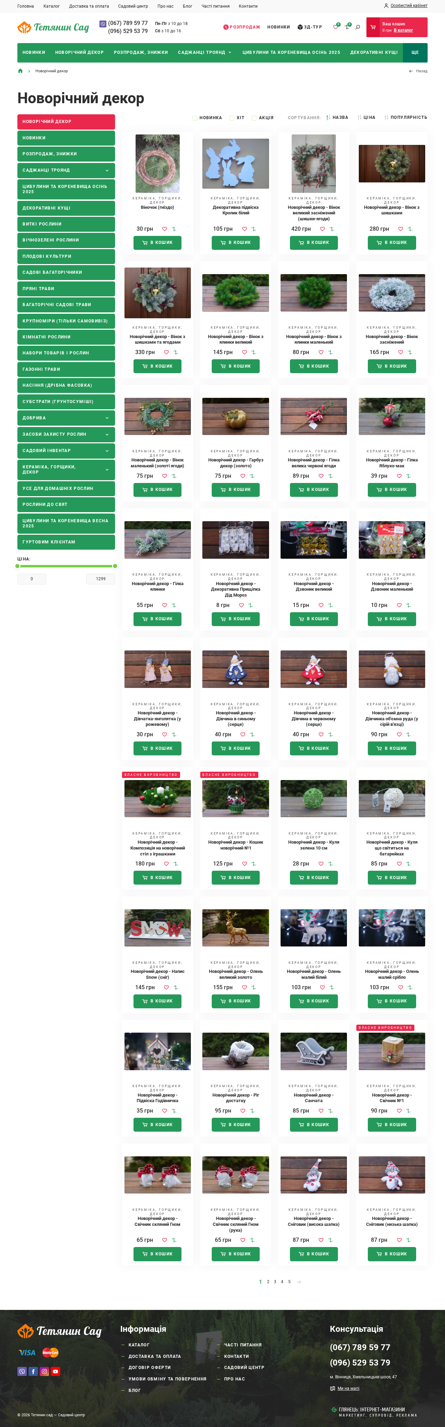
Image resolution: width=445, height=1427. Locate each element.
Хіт (241, 117)
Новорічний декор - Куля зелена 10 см (313, 845)
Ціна (369, 117)
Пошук (358, 27)
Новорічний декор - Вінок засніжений (392, 339)
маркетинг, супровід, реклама (378, 1415)
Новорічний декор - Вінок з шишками (392, 210)
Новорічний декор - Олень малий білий (314, 974)
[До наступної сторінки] (299, 1282)
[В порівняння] (174, 229)
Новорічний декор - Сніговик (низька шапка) (392, 1221)
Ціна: (24, 559)
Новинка (211, 117)
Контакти (248, 6)
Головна (25, 6)
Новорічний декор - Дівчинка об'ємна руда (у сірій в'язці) (391, 718)
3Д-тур (313, 27)
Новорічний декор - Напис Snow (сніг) (158, 974)
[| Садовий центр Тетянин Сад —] (53, 27)
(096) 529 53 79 (128, 31)
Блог (187, 6)
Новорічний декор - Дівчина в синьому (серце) (236, 718)
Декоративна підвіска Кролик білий (236, 210)
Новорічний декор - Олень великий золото (236, 974)
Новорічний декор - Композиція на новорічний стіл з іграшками (157, 847)
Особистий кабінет (409, 5)
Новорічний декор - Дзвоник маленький (392, 586)
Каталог (51, 6)
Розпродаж (245, 27)
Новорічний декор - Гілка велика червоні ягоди (314, 462)
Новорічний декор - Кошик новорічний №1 (235, 845)
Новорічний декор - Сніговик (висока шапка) (314, 1221)
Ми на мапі (348, 1388)
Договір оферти (150, 1367)
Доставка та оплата (89, 6)
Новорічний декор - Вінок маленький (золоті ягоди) (157, 462)
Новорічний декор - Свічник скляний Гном (157, 1221)
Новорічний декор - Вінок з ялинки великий (236, 339)
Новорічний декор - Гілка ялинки (158, 586)
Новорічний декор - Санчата (314, 1098)
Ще (415, 52)
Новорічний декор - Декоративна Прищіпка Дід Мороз (235, 589)
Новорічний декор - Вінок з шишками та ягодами (157, 339)
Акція (266, 117)
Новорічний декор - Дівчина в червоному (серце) (314, 718)
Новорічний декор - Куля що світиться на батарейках (392, 847)
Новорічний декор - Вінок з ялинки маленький (314, 339)
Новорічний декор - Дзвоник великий (314, 586)
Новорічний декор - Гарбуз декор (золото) (236, 462)
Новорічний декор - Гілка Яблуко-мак (392, 462)
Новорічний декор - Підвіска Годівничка (157, 1098)
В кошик (162, 242)
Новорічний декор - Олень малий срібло (392, 974)
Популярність (409, 117)
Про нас (165, 6)
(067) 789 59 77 (128, 23)
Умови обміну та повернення (168, 1379)
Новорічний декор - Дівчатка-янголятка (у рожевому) (157, 718)
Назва (340, 117)
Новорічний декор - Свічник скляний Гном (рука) (236, 1224)
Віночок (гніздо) (157, 207)
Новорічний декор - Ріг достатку (235, 1098)
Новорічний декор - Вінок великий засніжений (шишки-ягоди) (314, 213)
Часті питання (216, 6)
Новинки (278, 27)
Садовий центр (133, 6)
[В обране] (164, 229)
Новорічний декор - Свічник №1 (392, 1098)
